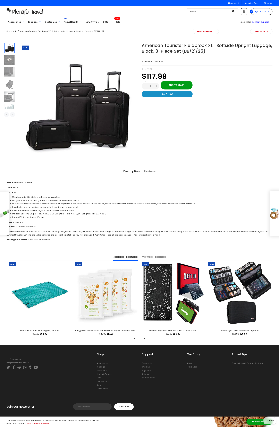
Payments (146, 370)
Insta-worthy (103, 381)
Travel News (102, 388)
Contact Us (147, 363)
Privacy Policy (148, 377)
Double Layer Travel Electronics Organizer (239, 330)
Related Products (125, 257)
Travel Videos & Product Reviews (247, 363)
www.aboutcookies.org (37, 423)
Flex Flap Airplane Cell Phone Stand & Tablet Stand (172, 330)
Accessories (102, 363)
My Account (233, 3)
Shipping (146, 366)
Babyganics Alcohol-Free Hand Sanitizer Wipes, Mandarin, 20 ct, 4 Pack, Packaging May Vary (118, 330)
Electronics (102, 370)
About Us (191, 363)
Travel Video (193, 366)
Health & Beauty (104, 374)
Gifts (99, 377)
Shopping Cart (251, 3)
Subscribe (124, 406)
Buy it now (167, 94)
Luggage (101, 366)
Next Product (261, 31)
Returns (145, 374)
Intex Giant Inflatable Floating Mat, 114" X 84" (40, 330)
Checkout (268, 3)
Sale (99, 385)
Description (131, 171)
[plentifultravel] (25, 14)
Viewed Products (154, 257)
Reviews (150, 171)
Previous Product (205, 31)
